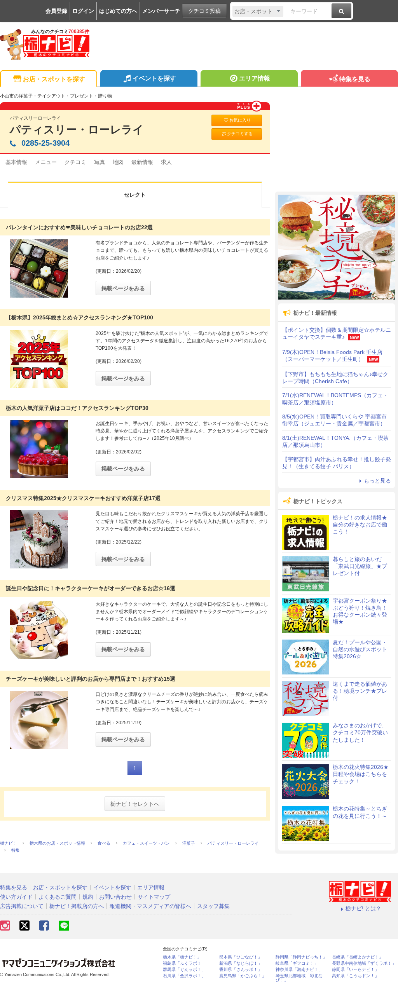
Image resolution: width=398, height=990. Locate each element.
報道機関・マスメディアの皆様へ (150, 906)
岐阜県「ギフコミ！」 (297, 963)
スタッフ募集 (213, 906)
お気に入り (240, 120)
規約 (87, 897)
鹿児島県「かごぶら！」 (242, 976)
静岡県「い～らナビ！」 (355, 969)
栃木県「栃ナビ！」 (182, 957)
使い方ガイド (16, 897)
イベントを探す (154, 78)
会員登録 (56, 11)
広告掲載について (22, 906)
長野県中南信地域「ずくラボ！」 (364, 963)
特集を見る (354, 79)
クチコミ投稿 (204, 11)
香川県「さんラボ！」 (240, 969)
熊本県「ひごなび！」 (240, 957)
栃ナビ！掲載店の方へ (76, 906)
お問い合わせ (115, 897)
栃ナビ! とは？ (363, 908)
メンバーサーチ (161, 11)
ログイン (83, 11)
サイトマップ (154, 897)
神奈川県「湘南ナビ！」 (299, 969)
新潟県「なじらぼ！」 (240, 963)
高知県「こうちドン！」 (355, 976)
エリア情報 (254, 78)
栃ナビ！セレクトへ (134, 804)
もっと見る (377, 481)
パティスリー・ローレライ (77, 130)
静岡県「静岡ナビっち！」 (301, 957)
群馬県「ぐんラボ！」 (184, 969)
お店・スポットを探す (54, 79)
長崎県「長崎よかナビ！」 (357, 957)
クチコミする (240, 133)
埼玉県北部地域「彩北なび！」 (299, 978)
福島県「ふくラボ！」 (184, 963)
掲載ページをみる (123, 288)
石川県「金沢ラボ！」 (184, 976)
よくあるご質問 (57, 897)
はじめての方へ (118, 11)
